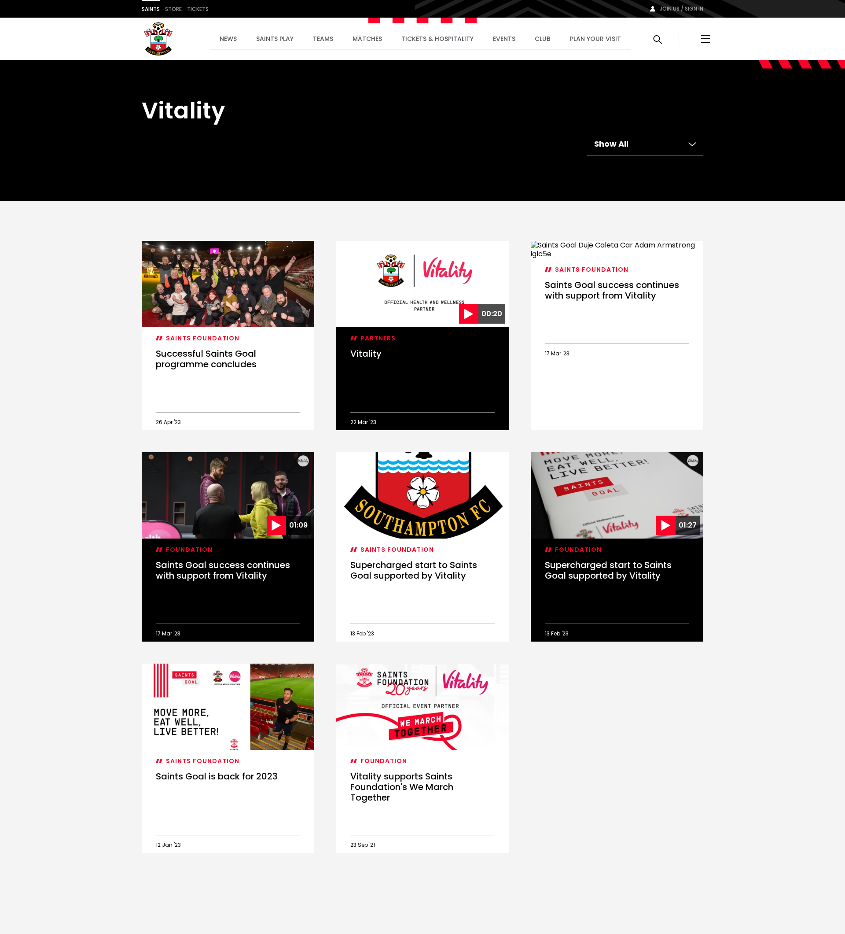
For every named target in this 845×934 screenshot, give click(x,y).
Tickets (198, 9)
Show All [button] (611, 143)
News (228, 38)
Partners (378, 338)
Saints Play (275, 38)
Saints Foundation (202, 338)
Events (504, 38)
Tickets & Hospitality (437, 38)
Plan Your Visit (595, 38)
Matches (367, 38)
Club (543, 38)
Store (173, 9)
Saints (151, 9)
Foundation (189, 549)
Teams (323, 38)
